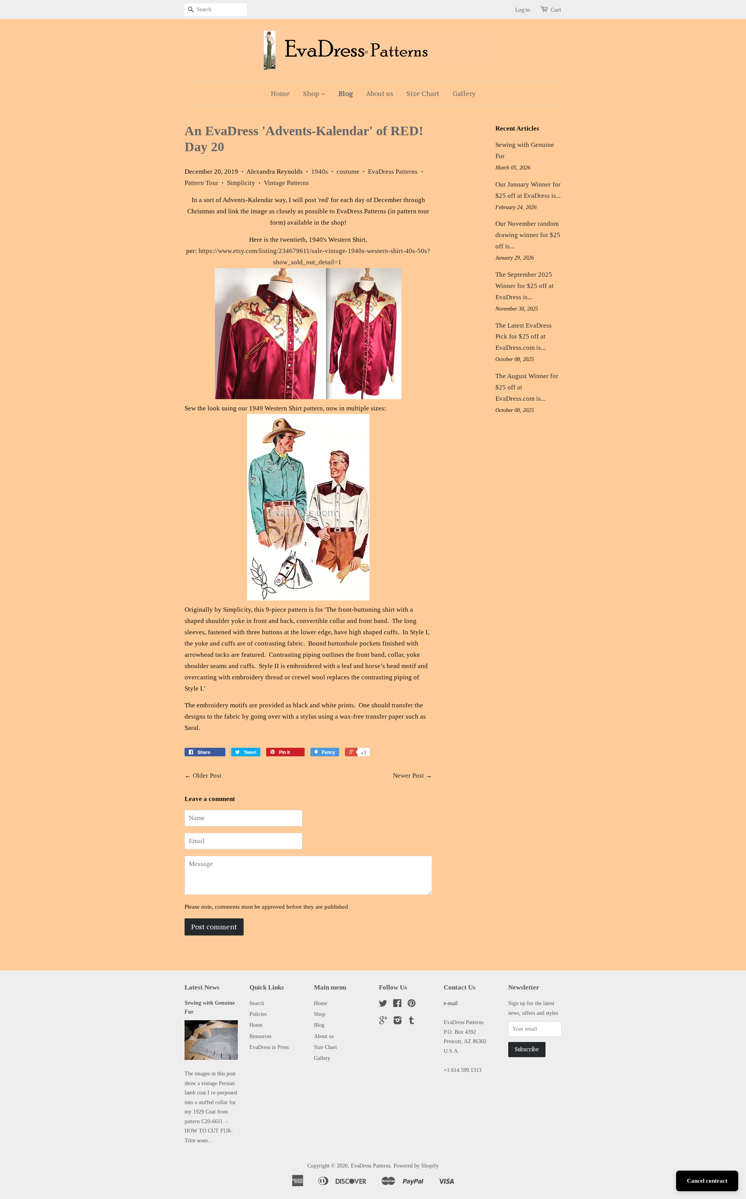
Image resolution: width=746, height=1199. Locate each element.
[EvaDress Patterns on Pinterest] (411, 1005)
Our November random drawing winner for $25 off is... (527, 235)
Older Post (207, 775)
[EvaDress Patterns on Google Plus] (383, 1022)
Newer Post (408, 775)
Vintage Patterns (286, 183)
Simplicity (241, 183)
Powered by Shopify (416, 1165)
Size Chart (422, 93)
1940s (319, 171)
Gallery (464, 93)
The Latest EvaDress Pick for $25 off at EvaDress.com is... (523, 337)
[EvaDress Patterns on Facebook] (397, 1005)
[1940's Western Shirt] (308, 397)
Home (280, 93)
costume (347, 171)
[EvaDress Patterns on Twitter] (383, 1005)
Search (256, 1003)
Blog (345, 93)
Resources (260, 1036)
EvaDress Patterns (393, 171)
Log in (522, 9)
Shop (312, 93)
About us (379, 93)
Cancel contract (707, 1181)
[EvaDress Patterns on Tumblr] (411, 1022)
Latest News (202, 987)
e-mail (451, 1003)
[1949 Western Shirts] (308, 598)
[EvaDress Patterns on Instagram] (397, 1022)
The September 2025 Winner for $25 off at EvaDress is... (524, 286)
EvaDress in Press (269, 1047)
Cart (556, 9)
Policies (258, 1014)
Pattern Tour (201, 183)
